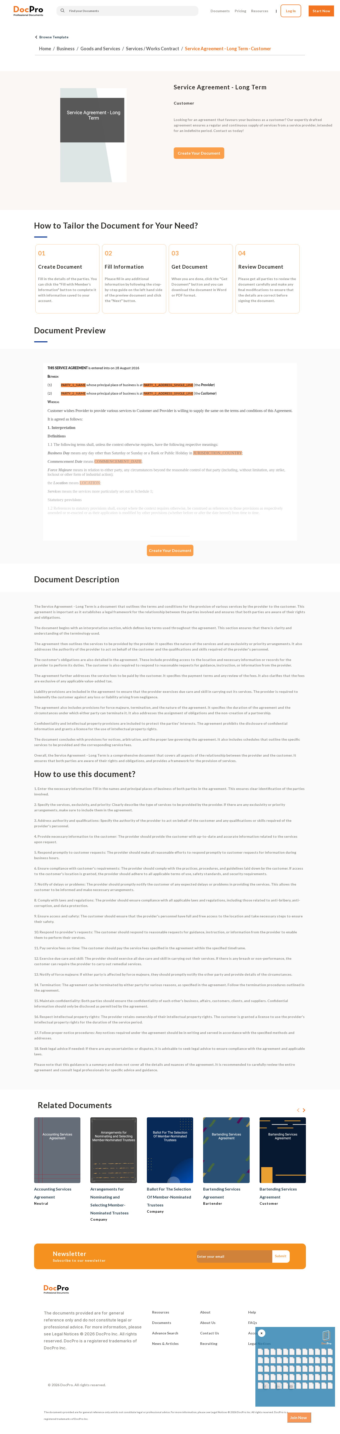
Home (45, 48)
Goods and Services (100, 48)
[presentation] (298, 1110)
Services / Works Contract (152, 48)
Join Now (298, 1417)
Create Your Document (199, 153)
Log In (291, 11)
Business (66, 48)
